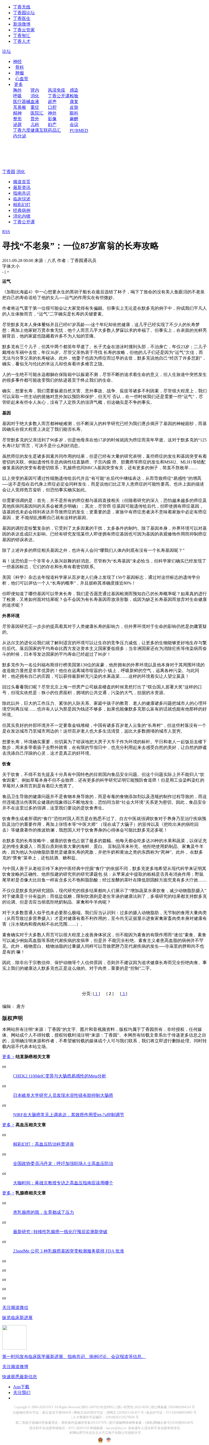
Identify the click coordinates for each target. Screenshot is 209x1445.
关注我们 (21, 1392)
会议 (74, 124)
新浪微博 (21, 24)
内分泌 (19, 136)
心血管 (21, 78)
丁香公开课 (59, 96)
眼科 (74, 113)
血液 (34, 101)
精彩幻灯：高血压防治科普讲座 (43, 1144)
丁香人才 (21, 41)
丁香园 (8, 171)
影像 (52, 118)
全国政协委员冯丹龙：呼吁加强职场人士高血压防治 (63, 1163)
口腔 (52, 107)
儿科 (34, 124)
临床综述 (21, 199)
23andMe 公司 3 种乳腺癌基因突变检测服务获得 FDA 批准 (68, 1251)
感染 (74, 90)
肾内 (34, 90)
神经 (17, 61)
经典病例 (21, 210)
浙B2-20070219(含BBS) (97, 1407)
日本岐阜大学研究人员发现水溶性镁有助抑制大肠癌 (63, 1095)
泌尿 (17, 124)
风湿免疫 (56, 90)
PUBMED (79, 130)
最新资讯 (21, 187)
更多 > (8, 1056)
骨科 (19, 67)
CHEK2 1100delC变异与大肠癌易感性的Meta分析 (59, 1076)
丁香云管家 (24, 30)
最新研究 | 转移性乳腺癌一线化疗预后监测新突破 (60, 1231)
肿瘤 (19, 73)
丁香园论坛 (24, 12)
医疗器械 (21, 101)
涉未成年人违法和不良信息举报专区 (154, 1428)
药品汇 (54, 130)
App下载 (21, 1386)
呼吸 (17, 96)
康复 (74, 101)
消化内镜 (21, 216)
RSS (6, 231)
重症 (34, 107)
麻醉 (74, 118)
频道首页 (21, 181)
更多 (18, 84)
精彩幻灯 (21, 204)
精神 (17, 113)
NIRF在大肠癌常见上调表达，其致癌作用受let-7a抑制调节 (68, 1114)
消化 (34, 96)
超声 (52, 101)
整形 (17, 118)
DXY (50, 1407)
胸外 (17, 90)
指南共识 (21, 193)
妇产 (52, 124)
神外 (52, 113)
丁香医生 (21, 18)
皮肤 (74, 107)
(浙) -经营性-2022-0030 (132, 1407)
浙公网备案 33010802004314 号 (173, 1407)
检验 (74, 96)
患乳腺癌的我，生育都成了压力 (43, 1212)
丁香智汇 (21, 35)
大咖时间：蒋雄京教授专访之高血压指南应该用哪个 (63, 1183)
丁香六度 (21, 130)
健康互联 (39, 130)
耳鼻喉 (19, 107)
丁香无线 (21, 7)
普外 (34, 118)
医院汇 (37, 113)
